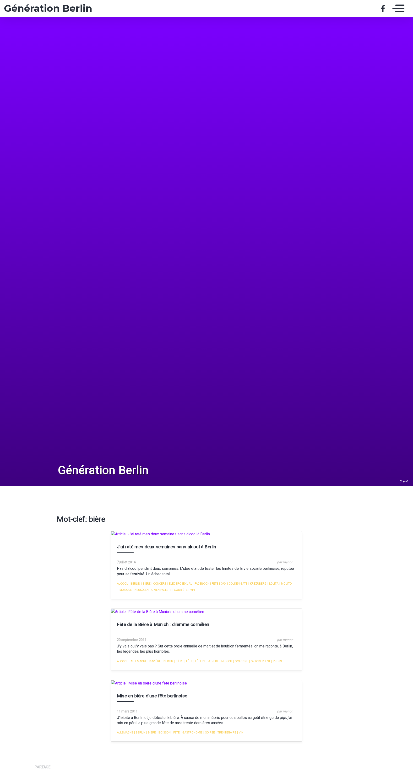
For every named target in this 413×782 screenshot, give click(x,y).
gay (222, 583)
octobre (240, 661)
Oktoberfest (259, 661)
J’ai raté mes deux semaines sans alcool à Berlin (166, 546)
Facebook (201, 583)
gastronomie (191, 732)
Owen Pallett (161, 590)
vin (192, 590)
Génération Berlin (48, 8)
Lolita (272, 583)
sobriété (180, 590)
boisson (164, 732)
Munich (226, 661)
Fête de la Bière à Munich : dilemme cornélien (163, 624)
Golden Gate (237, 583)
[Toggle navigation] (397, 8)
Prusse (277, 661)
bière (146, 583)
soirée (209, 732)
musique (125, 590)
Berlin (134, 583)
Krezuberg (257, 583)
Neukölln (141, 590)
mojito (285, 583)
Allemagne (138, 661)
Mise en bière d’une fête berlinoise (152, 696)
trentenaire (226, 732)
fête (214, 583)
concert (159, 583)
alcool (122, 583)
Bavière (154, 661)
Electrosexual (179, 583)
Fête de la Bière (206, 661)
